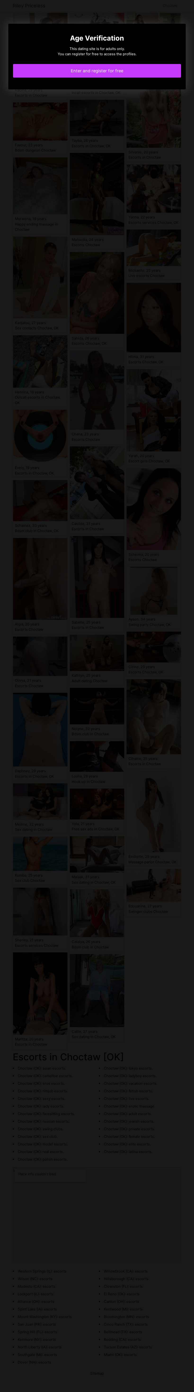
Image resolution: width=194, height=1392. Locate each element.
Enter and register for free (97, 70)
